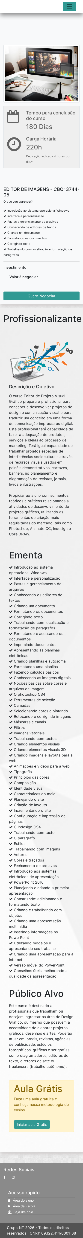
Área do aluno (22, 1200)
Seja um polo (22, 1212)
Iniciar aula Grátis (32, 1124)
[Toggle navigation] (69, 6)
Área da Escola (22, 1206)
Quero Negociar (41, 296)
